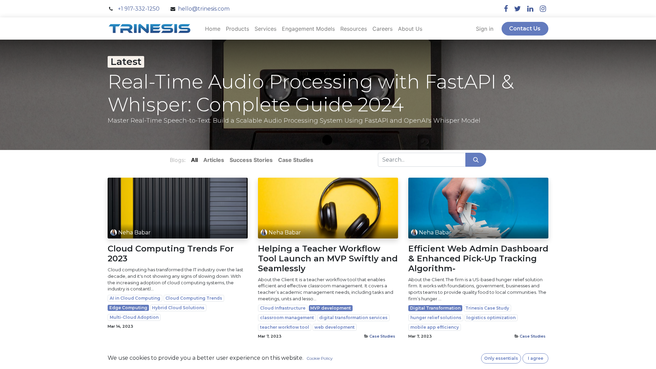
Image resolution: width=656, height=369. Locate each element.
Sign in (484, 28)
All (194, 159)
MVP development (330, 308)
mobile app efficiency (434, 327)
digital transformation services (353, 317)
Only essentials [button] (501, 358)
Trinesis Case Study (487, 308)
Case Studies (382, 336)
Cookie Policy (319, 358)
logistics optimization (491, 317)
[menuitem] (212, 29)
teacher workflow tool (284, 327)
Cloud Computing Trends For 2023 (171, 253)
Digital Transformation (435, 308)
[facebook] (506, 9)
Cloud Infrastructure (282, 308)
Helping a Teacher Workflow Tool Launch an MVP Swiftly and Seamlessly (328, 258)
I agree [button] (535, 358)
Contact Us (525, 28)
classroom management (287, 317)
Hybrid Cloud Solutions (178, 307)
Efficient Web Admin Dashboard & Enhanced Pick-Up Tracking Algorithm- (478, 258)
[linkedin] (530, 9)
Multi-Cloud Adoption (134, 317)
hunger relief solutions (435, 317)
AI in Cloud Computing (135, 298)
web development (334, 327)
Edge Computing (128, 307)
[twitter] (517, 9)
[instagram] (542, 9)
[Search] (475, 159)
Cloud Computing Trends (193, 298)
